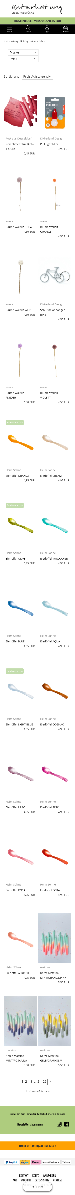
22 (44, 1081)
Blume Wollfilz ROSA (19, 227)
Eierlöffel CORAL (50, 890)
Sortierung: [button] (12, 76)
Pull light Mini (49, 144)
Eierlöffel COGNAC (52, 724)
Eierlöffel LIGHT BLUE (19, 724)
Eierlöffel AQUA (50, 641)
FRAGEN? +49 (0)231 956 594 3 (37, 1146)
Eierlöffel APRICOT (17, 973)
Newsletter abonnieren (30, 1124)
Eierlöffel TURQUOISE (54, 558)
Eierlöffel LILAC (15, 807)
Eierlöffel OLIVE (15, 558)
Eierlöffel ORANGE (17, 475)
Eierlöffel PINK (49, 807)
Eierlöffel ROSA (15, 890)
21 (39, 1081)
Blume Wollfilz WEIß (18, 310)
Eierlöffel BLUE (15, 641)
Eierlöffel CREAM (51, 475)
